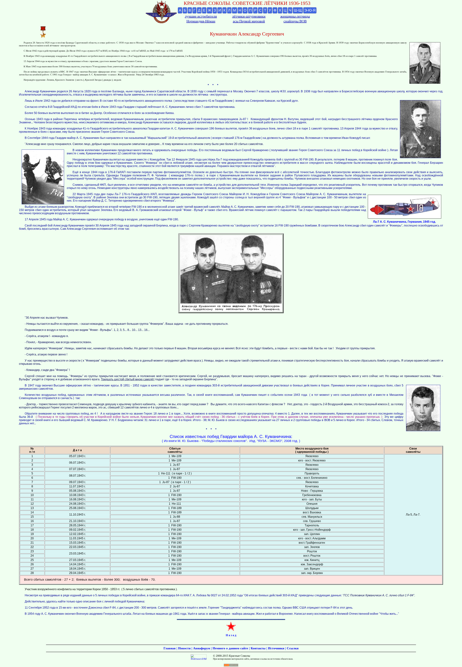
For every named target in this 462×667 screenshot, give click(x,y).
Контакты (258, 648)
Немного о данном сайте (230, 648)
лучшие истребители (201, 16)
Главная (170, 648)
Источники (276, 648)
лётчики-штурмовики (248, 16)
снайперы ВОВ (295, 21)
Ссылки (292, 648)
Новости (184, 648)
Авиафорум (201, 648)
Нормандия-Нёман (200, 21)
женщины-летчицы (295, 16)
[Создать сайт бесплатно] (231, 665)
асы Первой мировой (249, 21)
